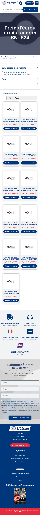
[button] (37, 3)
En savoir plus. (5, 412)
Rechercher (30, 9)
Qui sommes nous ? (20, 455)
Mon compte (20, 477)
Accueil (3, 57)
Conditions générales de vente (20, 474)
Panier (20, 480)
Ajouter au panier (11, 128)
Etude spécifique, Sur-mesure (20, 458)
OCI (24, 512)
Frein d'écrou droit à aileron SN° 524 (17, 74)
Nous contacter (20, 462)
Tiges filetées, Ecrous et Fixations (17, 57)
